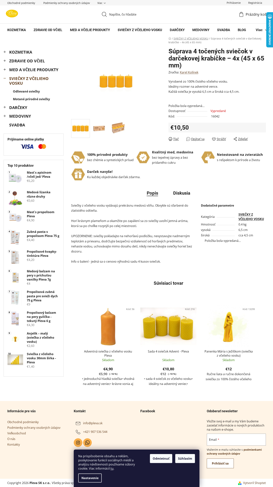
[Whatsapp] (87, 442)
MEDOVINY (20, 116)
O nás (11, 439)
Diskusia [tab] (181, 193)
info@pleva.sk (92, 423)
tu (112, 468)
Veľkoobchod (16, 433)
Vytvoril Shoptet (254, 483)
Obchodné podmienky (21, 3)
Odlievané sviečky (26, 91)
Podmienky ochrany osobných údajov (66, 3)
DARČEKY (18, 107)
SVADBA (17, 125)
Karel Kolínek (189, 72)
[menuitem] (17, 30)
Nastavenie (90, 478)
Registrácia (255, 2)
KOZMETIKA (20, 52)
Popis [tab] (152, 193)
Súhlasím (185, 458)
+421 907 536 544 (95, 432)
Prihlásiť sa (220, 463)
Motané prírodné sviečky (31, 99)
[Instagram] (78, 442)
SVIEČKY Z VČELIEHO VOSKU (29, 81)
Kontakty (13, 444)
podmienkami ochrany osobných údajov (234, 451)
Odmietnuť (161, 458)
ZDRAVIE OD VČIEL (27, 60)
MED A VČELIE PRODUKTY (33, 69)
